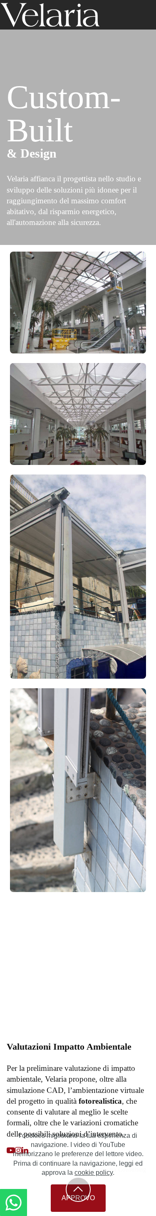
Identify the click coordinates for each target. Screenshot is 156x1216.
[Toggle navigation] (150, 2)
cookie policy (93, 1172)
